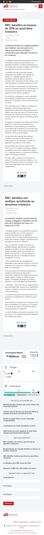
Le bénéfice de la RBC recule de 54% (17, 463)
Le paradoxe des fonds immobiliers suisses (19, 426)
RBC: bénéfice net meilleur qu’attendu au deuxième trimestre (18, 443)
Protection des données (30, 533)
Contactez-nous (35, 522)
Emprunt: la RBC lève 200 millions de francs (19, 468)
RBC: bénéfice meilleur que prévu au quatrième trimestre (21, 457)
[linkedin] (24, 176)
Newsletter (37, 1)
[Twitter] (7, 2)
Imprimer (23, 173)
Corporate (9, 20)
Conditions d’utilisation (15, 533)
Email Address (8, 478)
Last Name (7, 494)
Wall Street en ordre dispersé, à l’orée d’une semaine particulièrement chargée (20, 432)
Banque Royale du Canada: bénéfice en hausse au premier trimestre (21, 450)
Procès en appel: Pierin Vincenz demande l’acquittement (18, 420)
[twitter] (21, 176)
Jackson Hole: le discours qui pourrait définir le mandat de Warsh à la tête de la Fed (20, 412)
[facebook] (18, 176)
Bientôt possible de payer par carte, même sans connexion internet (21, 405)
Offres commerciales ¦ (20, 522)
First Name (7, 486)
